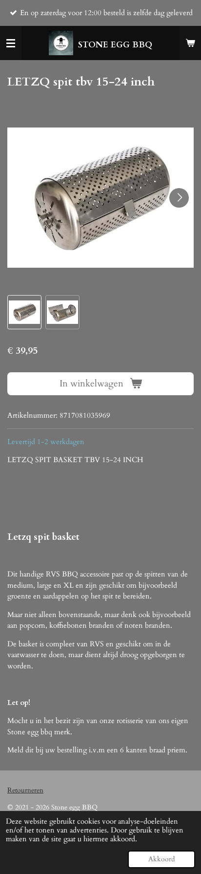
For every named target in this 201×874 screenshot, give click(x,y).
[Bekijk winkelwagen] (190, 43)
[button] (24, 312)
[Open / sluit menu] (10, 43)
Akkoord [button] (161, 859)
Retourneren (25, 790)
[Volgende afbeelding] (179, 198)
